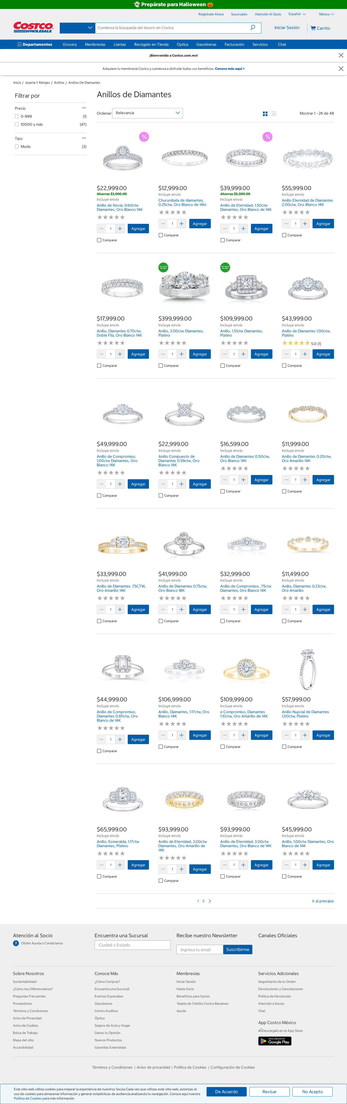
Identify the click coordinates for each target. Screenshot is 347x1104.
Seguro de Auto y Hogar (112, 1025)
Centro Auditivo (106, 1011)
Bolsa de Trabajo (25, 1033)
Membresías (95, 44)
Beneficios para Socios (193, 996)
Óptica (182, 44)
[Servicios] (269, 44)
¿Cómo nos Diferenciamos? (33, 989)
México (324, 14)
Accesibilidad (23, 1047)
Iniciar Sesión (287, 27)
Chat (282, 44)
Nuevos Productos (108, 1040)
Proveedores (22, 1003)
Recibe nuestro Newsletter (207, 935)
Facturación (234, 44)
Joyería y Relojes (37, 82)
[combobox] (77, 27)
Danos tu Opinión (107, 1033)
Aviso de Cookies (25, 1025)
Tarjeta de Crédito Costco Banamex (203, 1003)
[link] (123, 181)
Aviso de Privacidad (27, 1018)
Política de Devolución (274, 996)
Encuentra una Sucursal (121, 935)
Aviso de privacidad (153, 1067)
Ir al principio (323, 901)
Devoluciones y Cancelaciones (280, 989)
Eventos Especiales (109, 996)
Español (295, 14)
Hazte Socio (185, 989)
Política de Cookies (28, 1098)
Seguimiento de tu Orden (277, 981)
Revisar (269, 1091)
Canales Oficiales (277, 935)
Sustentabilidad (25, 981)
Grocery (70, 44)
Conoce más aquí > (230, 69)
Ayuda (181, 1011)
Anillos (59, 82)
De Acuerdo (226, 1091)
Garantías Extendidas (110, 1047)
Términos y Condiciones (30, 1011)
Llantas (120, 44)
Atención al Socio (33, 935)
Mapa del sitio (23, 1040)
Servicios (260, 44)
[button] (255, 27)
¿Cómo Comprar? (107, 981)
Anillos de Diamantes (84, 82)
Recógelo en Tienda (151, 44)
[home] (33, 27)
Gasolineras (206, 44)
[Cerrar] (341, 55)
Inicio (17, 82)
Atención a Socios (271, 1003)
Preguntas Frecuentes (29, 996)
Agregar (138, 228)
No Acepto (312, 1091)
